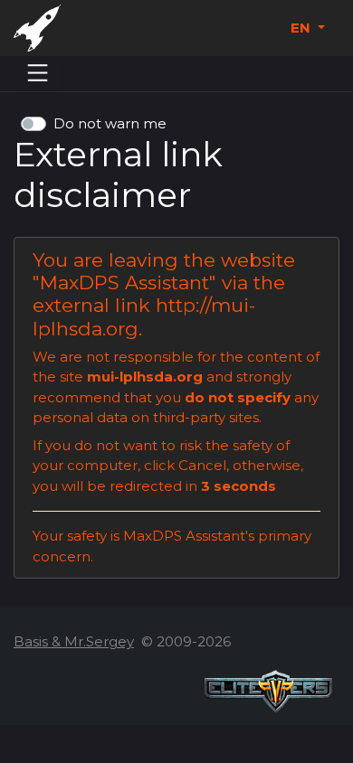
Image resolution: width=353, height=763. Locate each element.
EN (302, 27)
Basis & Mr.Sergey (74, 641)
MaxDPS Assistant (124, 282)
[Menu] (38, 73)
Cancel (202, 465)
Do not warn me (110, 123)
